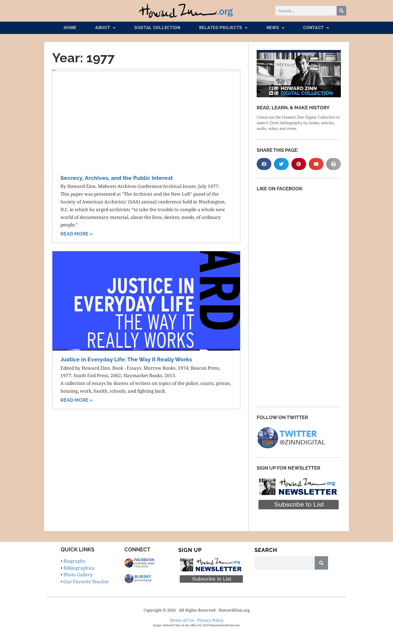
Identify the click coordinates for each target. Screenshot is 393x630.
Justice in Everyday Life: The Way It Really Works (126, 359)
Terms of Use (182, 620)
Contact (313, 27)
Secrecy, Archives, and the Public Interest (116, 178)
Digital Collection (157, 27)
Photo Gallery (78, 574)
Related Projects (220, 27)
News (273, 27)
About (102, 27)
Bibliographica (79, 568)
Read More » (76, 234)
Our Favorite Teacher (86, 581)
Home (70, 27)
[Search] (341, 11)
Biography (74, 561)
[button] (264, 164)
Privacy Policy (210, 620)
